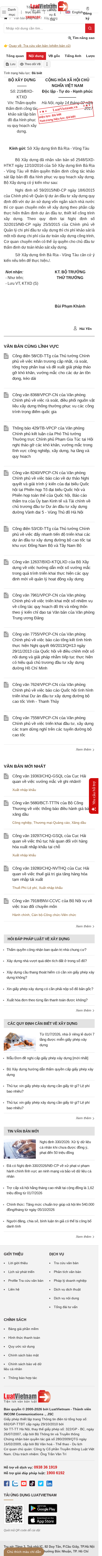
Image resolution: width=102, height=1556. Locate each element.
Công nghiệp (22, 822)
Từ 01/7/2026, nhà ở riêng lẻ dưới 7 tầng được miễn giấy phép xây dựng (67, 1039)
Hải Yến (85, 329)
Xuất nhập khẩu (24, 790)
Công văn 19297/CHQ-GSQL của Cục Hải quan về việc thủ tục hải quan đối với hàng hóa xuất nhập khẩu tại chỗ (49, 841)
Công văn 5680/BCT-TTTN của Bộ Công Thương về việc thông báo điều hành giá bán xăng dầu (51, 809)
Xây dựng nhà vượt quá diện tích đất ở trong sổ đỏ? (47, 961)
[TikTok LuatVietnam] (32, 1484)
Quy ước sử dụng (21, 1346)
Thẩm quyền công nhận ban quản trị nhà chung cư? (46, 950)
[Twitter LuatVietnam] (41, 1484)
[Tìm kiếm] (90, 28)
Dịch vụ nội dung (66, 1298)
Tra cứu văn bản (66, 1263)
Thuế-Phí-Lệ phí (24, 888)
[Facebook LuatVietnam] (6, 1484)
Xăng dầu (79, 822)
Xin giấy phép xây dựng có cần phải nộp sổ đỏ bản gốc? (50, 989)
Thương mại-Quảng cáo (51, 822)
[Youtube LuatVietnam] (24, 1484)
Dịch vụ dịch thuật (67, 1289)
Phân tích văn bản (67, 1272)
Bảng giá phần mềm (23, 1329)
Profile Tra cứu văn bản (25, 1280)
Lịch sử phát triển (21, 1272)
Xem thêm (84, 749)
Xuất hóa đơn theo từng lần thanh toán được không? (47, 1000)
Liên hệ (13, 1289)
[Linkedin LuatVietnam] (49, 1484)
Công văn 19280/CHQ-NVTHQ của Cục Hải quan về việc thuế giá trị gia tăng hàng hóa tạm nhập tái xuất (50, 874)
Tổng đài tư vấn (66, 1307)
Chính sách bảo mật (23, 1355)
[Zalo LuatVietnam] (15, 1484)
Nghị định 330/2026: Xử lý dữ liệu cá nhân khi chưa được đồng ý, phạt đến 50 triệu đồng (65, 1147)
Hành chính (21, 915)
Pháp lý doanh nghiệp (70, 1280)
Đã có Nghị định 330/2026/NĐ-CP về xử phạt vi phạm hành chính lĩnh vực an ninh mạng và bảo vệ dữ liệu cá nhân (49, 1171)
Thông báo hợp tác (22, 1378)
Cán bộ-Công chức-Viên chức (54, 915)
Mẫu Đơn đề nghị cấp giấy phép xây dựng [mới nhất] (47, 1058)
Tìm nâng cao (83, 38)
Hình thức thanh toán (24, 1337)
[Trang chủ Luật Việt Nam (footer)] (49, 1396)
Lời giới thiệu (18, 1263)
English (76, 12)
